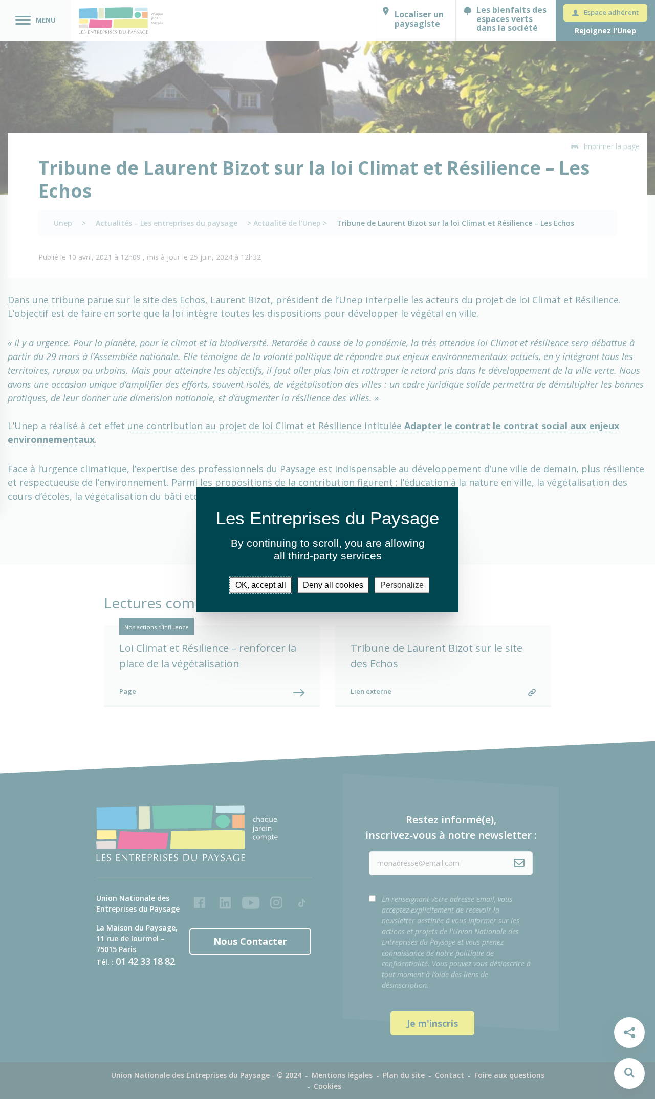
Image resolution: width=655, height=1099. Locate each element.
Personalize (402, 584)
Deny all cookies (333, 584)
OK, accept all (260, 584)
